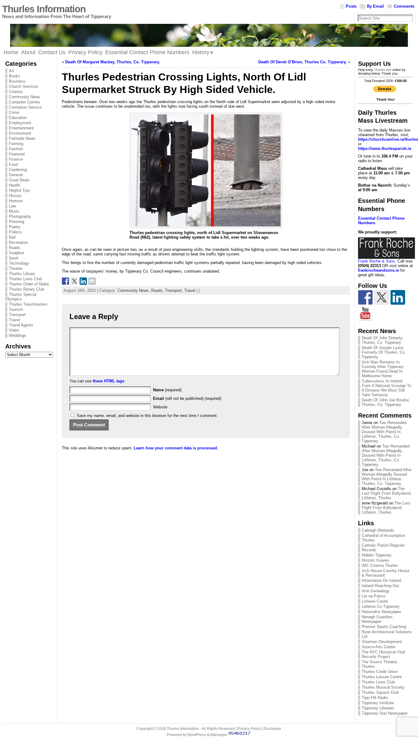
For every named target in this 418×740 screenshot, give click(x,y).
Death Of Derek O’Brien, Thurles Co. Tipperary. (302, 62)
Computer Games (24, 102)
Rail (12, 237)
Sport (13, 258)
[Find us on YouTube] (365, 313)
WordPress (197, 735)
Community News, (134, 290)
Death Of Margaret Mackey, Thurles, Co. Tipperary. (112, 62)
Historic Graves (375, 560)
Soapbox (16, 253)
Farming (16, 143)
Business (17, 81)
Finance (16, 159)
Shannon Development (382, 641)
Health (14, 185)
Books (14, 76)
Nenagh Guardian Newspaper (377, 619)
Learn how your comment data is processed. (176, 448)
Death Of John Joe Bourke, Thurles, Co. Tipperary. (386, 402)
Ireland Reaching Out (380, 585)
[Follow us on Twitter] (381, 297)
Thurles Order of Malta (29, 284)
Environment (20, 133)
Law (12, 206)
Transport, (174, 290)
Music (14, 211)
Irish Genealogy (376, 591)
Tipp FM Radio (375, 697)
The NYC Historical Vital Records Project (383, 654)
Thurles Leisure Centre (382, 677)
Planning (16, 221)
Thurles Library (22, 273)
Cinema (15, 91)
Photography (20, 216)
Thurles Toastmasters (28, 304)
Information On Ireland (381, 580)
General (16, 175)
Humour (16, 201)
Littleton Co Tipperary (381, 606)
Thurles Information (44, 9)
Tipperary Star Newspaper (385, 713)
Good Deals (19, 180)
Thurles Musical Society (383, 687)
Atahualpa (218, 735)
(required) (167, 390)
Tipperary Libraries (378, 708)
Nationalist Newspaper (381, 611)
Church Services (23, 86)
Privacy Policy (249, 729)
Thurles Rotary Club (26, 289)
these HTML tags (108, 381)
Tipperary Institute (378, 703)
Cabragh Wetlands (378, 530)
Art (11, 71)
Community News (24, 97)
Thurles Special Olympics (20, 296)
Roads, (158, 290)
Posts (351, 6)
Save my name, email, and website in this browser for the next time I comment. (147, 415)
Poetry (15, 227)
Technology (19, 263)
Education (18, 117)
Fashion (16, 149)
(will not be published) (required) (187, 398)
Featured (16, 154)
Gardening (18, 169)
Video (14, 330)
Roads (14, 247)
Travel (14, 320)
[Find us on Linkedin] (397, 297)
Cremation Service (25, 107)
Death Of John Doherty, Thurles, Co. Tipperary (382, 340)
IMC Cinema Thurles (380, 565)
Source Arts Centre (378, 647)
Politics (15, 232)
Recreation (18, 242)
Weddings (17, 335)
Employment (20, 123)
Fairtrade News (22, 138)
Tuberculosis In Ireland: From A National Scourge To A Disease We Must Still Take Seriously (386, 388)
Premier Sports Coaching (384, 626)
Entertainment (21, 128)
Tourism (16, 309)
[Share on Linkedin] (83, 281)
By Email (375, 6)
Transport (17, 314)
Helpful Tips (19, 190)
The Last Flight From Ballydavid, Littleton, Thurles (387, 493)
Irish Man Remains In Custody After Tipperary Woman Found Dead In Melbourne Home (383, 369)
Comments (404, 6)
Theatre (15, 268)
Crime (14, 112)
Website (160, 407)
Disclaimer (272, 729)
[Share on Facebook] (65, 281)
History (15, 195)
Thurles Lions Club (25, 279)
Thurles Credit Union (380, 671)
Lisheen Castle (375, 601)
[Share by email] (92, 281)
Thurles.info (382, 70)
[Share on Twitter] (74, 281)
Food (13, 164)
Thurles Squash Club (380, 692)
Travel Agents (21, 325)
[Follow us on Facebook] (365, 297)
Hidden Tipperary (377, 555)
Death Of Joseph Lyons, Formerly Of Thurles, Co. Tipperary (384, 352)
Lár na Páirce (373, 596)
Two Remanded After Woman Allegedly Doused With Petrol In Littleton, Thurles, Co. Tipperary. (384, 431)
